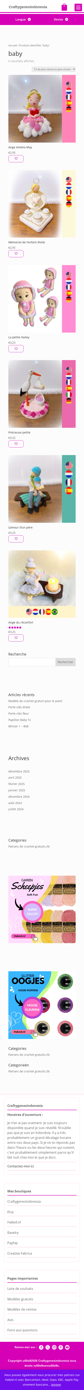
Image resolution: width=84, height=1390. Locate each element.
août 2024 (15, 803)
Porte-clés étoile (19, 707)
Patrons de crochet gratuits (26, 846)
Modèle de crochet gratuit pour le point (35, 701)
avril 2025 (15, 777)
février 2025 (16, 784)
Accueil (12, 45)
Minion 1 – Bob (18, 726)
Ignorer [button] (56, 1385)
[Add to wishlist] (16, 158)
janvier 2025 (16, 790)
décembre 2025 (19, 771)
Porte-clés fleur (18, 713)
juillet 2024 (15, 809)
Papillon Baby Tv (19, 720)
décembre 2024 (19, 797)
